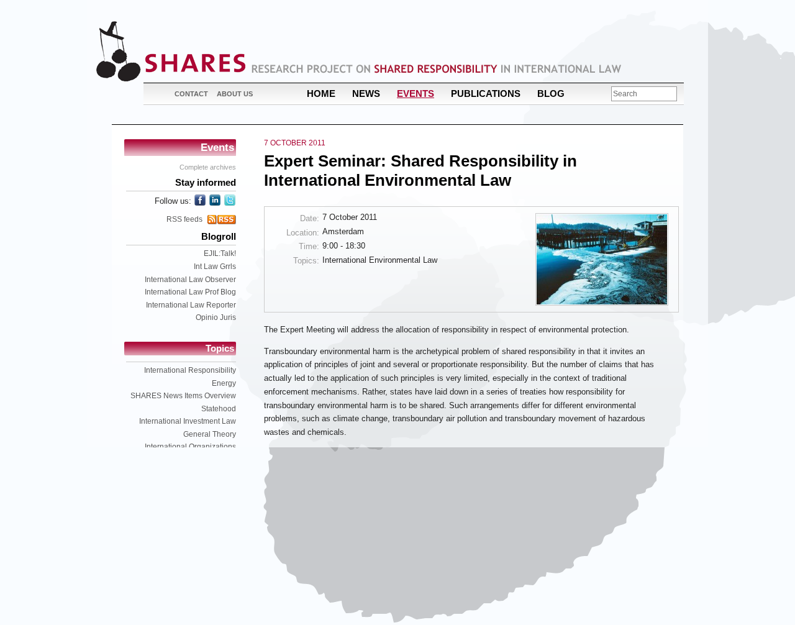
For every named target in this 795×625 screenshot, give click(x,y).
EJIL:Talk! (220, 253)
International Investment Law (187, 421)
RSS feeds (184, 219)
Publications (485, 93)
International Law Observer (190, 279)
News (366, 93)
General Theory (209, 434)
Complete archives (207, 167)
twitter (230, 200)
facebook (200, 200)
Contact (191, 94)
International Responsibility (190, 370)
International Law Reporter (191, 305)
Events (415, 93)
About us (235, 94)
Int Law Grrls (215, 266)
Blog (551, 93)
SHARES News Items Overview (183, 395)
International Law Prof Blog (190, 292)
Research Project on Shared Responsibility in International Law (437, 68)
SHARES (170, 51)
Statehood (218, 408)
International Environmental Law (379, 260)
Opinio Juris (216, 317)
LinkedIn (215, 200)
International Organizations (190, 446)
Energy (224, 383)
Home (321, 93)
